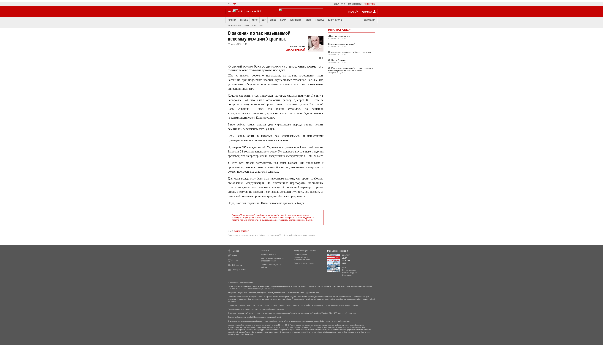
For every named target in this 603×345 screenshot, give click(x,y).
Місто (255, 19)
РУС (229, 4)
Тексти (246, 25)
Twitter (234, 256)
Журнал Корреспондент (337, 251)
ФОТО (343, 4)
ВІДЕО (336, 4)
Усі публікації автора (338, 29)
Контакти (265, 251)
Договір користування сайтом (305, 251)
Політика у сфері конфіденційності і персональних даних (302, 257)
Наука (283, 19)
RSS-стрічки (236, 265)
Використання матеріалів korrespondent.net (272, 259)
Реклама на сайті (268, 254)
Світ (264, 19)
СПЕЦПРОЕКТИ (369, 4)
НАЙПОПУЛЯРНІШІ (355, 4)
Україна (244, 19)
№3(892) (346, 255)
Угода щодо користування (304, 263)
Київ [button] (229, 12)
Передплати (347, 275)
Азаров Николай (295, 49)
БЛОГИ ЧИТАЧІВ (335, 19)
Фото (254, 25)
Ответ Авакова (338, 60)
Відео (261, 25)
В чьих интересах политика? (341, 44)
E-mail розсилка (238, 270)
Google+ (235, 260)
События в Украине (241, 231)
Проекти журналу (349, 270)
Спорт (308, 19)
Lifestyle (319, 19)
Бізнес (273, 19)
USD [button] (247, 11)
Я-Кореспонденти (234, 25)
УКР (234, 4)
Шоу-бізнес (295, 19)
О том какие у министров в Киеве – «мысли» (349, 52)
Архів (344, 267)
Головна (232, 19)
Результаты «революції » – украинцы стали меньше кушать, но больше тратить (350, 69)
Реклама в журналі (349, 273)
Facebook (235, 251)
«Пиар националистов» (339, 36)
